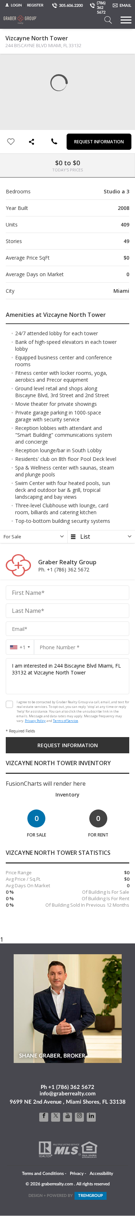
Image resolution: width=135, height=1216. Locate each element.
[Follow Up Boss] (9, 704)
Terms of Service (65, 720)
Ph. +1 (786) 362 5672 (63, 569)
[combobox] (19, 647)
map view (25, 65)
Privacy (77, 1173)
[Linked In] (91, 1117)
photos (11, 65)
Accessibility (101, 1173)
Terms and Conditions (43, 1173)
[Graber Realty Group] (20, 20)
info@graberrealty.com (68, 1093)
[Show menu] (126, 20)
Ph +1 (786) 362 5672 (67, 1087)
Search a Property (108, 20)
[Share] (32, 142)
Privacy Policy (35, 720)
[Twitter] (55, 1117)
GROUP (90, 1196)
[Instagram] (79, 1117)
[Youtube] (67, 1117)
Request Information (99, 142)
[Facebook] (43, 1117)
